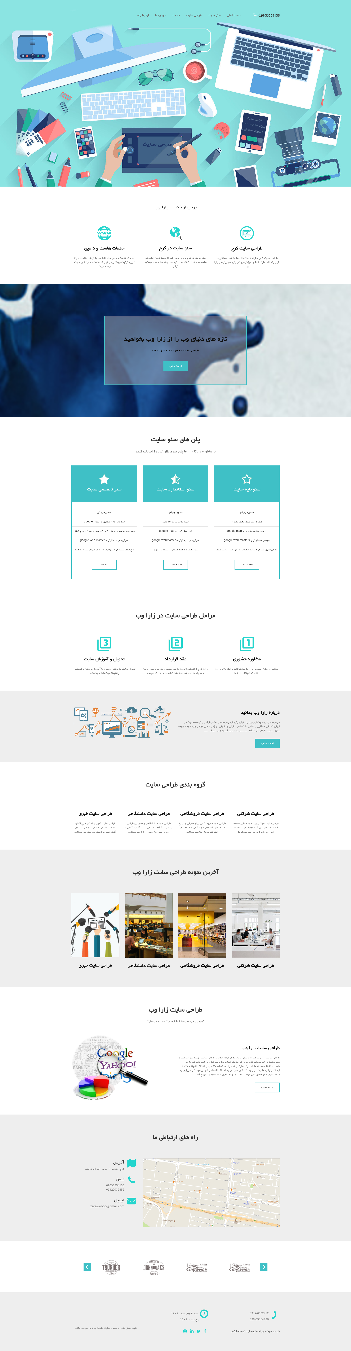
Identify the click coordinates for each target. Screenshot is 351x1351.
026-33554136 (269, 16)
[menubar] (188, 15)
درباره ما (160, 15)
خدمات (176, 15)
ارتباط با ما (143, 15)
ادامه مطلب (175, 366)
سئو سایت (214, 15)
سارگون (235, 1331)
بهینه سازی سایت (255, 1331)
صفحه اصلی (234, 15)
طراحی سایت (194, 15)
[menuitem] (234, 15)
